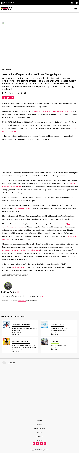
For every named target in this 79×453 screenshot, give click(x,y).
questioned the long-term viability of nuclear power (21, 250)
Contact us (22, 301)
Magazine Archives (39, 428)
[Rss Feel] (45, 443)
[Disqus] (39, 389)
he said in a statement (23, 208)
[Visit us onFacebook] (37, 443)
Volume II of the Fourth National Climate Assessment (52, 111)
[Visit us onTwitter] (34, 443)
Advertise (39, 432)
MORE (44, 296)
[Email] (18, 292)
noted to (18, 267)
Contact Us (39, 436)
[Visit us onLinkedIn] (41, 443)
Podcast (39, 420)
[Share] (4, 97)
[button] (8, 2)
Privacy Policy (39, 440)
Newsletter (40, 424)
